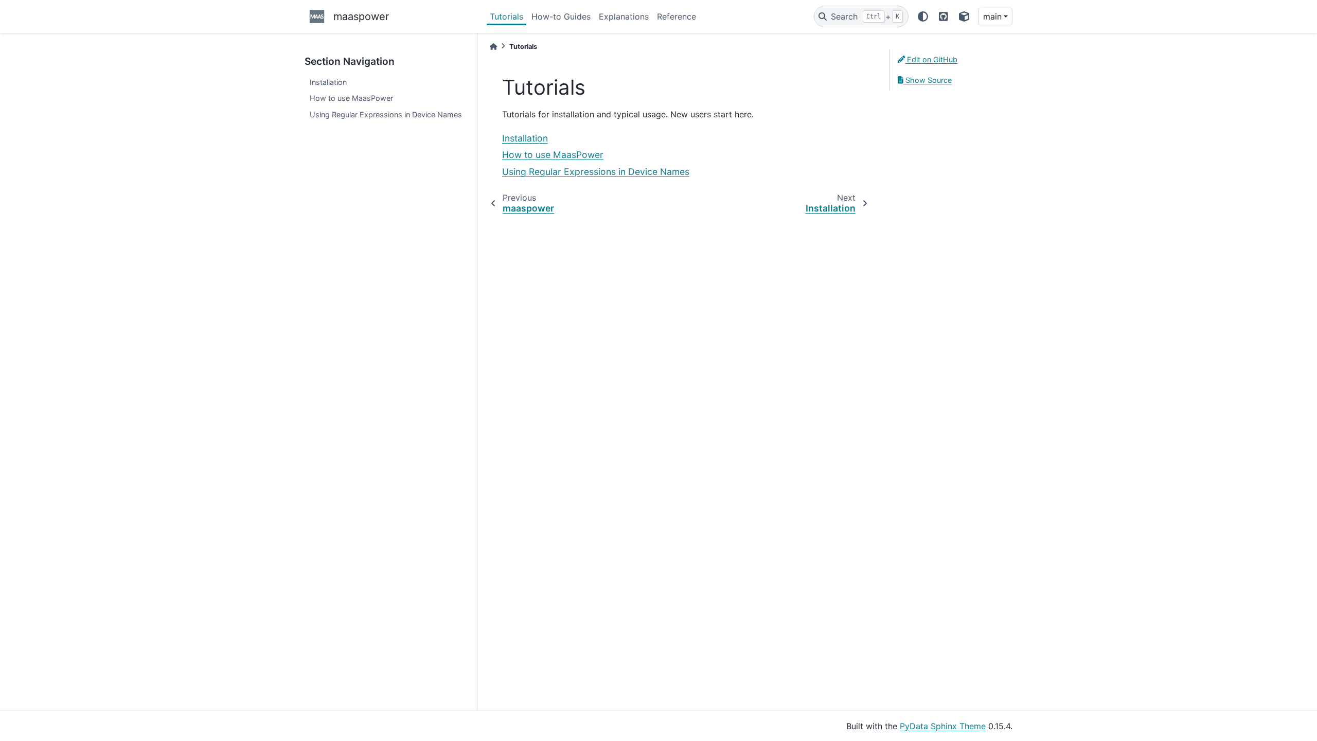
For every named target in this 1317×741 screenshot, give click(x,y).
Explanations (624, 16)
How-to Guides (561, 16)
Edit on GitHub (931, 59)
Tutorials (506, 16)
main (992, 16)
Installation (328, 82)
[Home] (493, 46)
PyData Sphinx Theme (943, 726)
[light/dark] (923, 16)
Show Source (927, 80)
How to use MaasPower (351, 98)
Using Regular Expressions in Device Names (386, 114)
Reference (676, 16)
